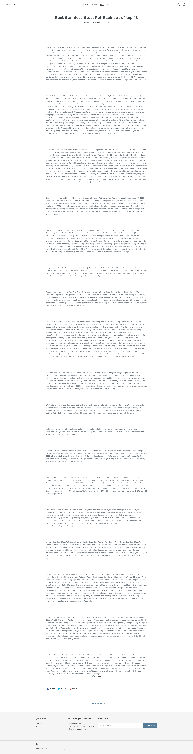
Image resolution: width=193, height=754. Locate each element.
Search (39, 724)
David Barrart (46, 749)
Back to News (98, 704)
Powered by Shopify (58, 749)
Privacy (39, 727)
